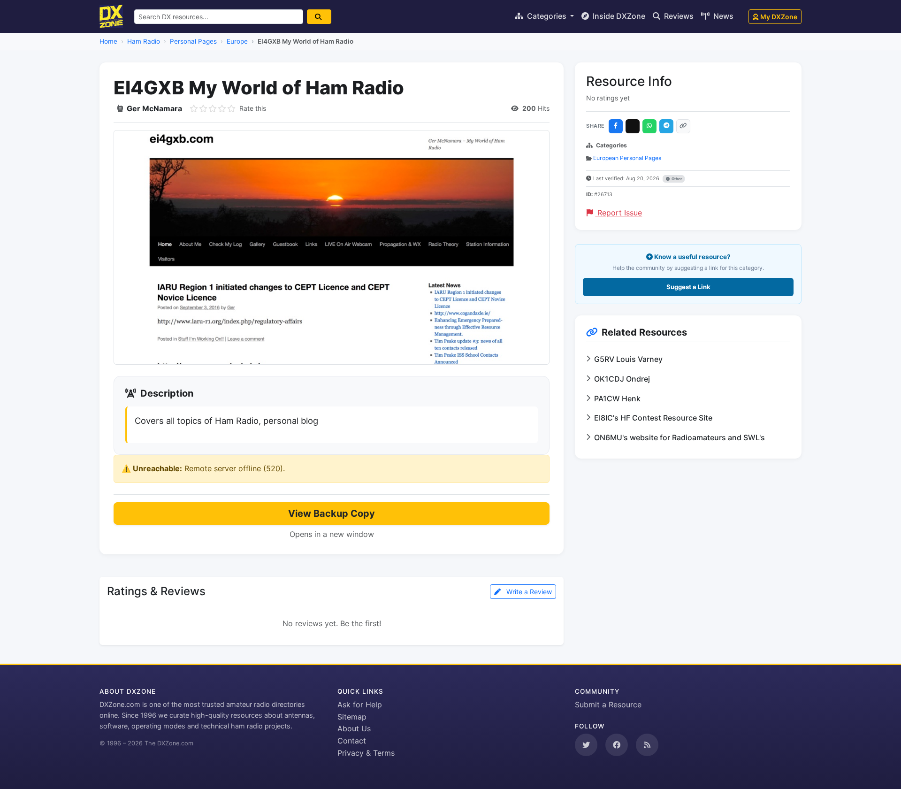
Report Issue (618, 212)
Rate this (252, 108)
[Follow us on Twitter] (586, 745)
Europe (237, 41)
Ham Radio (143, 41)
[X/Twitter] (633, 126)
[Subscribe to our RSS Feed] (647, 745)
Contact (351, 740)
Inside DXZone (618, 16)
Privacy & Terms (366, 753)
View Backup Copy (331, 513)
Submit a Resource (608, 704)
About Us (354, 728)
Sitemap (352, 716)
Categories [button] (546, 16)
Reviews (678, 16)
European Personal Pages (627, 157)
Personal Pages (193, 41)
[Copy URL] (683, 126)
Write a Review (528, 592)
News (722, 16)
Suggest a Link (688, 287)
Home (108, 41)
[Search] (319, 16)
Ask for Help (359, 704)
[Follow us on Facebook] (616, 745)
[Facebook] (616, 126)
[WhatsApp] (649, 126)
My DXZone (778, 17)
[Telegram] (666, 126)
